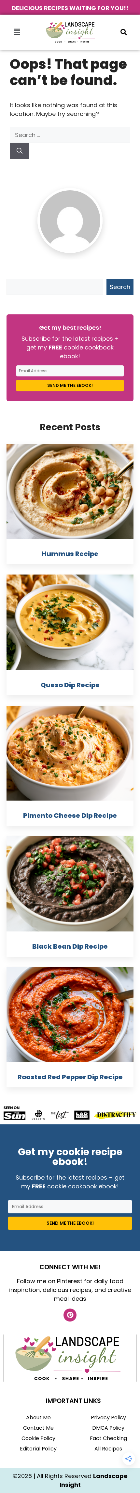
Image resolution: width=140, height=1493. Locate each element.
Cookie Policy (38, 1438)
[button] (16, 32)
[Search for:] (70, 135)
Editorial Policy (38, 1448)
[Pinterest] (70, 1315)
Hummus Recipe (70, 553)
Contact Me (38, 1428)
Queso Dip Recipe (70, 685)
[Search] (19, 151)
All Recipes (108, 1448)
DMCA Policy (108, 1428)
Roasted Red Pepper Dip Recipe (70, 1077)
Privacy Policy (108, 1417)
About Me (38, 1417)
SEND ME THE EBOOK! (70, 385)
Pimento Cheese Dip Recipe (70, 815)
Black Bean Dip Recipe (70, 946)
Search (120, 287)
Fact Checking (108, 1438)
